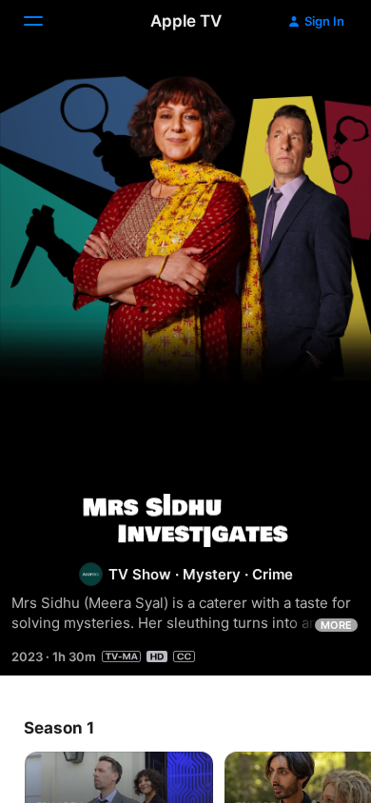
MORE (336, 625)
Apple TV (186, 20)
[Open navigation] (45, 21)
